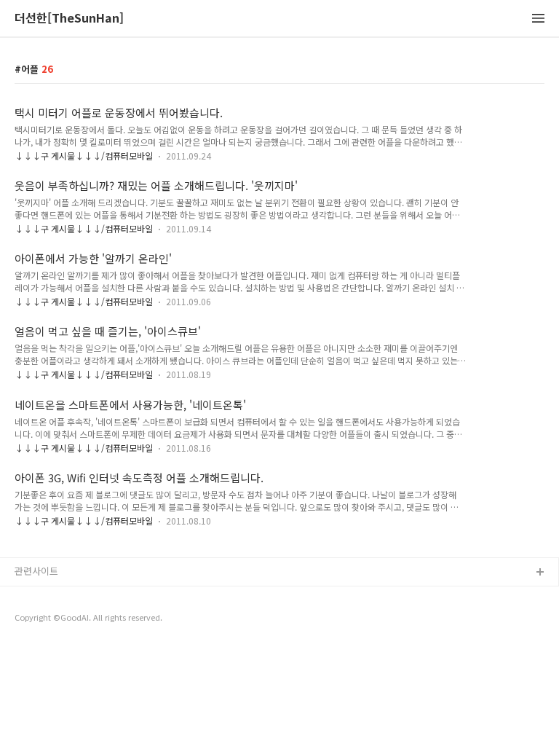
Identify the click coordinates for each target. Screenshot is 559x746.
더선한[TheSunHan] (69, 18)
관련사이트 (36, 571)
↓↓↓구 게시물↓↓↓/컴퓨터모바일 (84, 155)
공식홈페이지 (41, 596)
